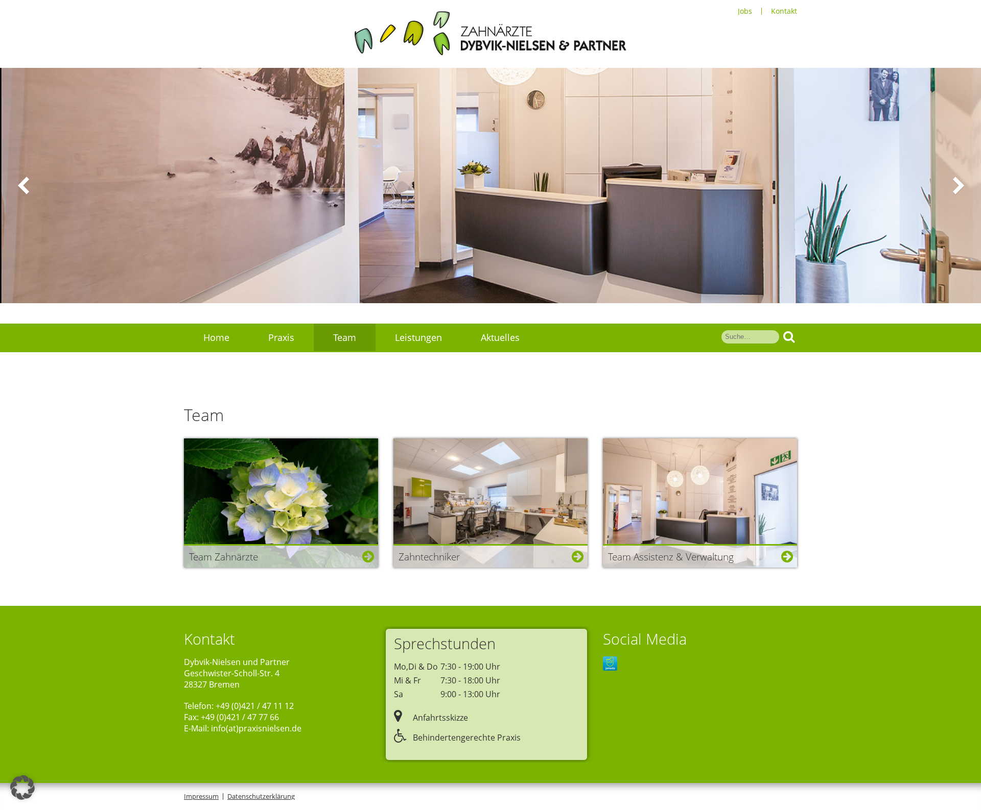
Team (344, 337)
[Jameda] (610, 664)
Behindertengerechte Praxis (466, 737)
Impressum (201, 796)
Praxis (281, 337)
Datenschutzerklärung (261, 796)
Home (216, 337)
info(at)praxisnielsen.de (256, 728)
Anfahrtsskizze (439, 717)
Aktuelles (500, 337)
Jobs (745, 11)
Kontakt (784, 11)
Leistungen (418, 337)
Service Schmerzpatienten (258, 366)
